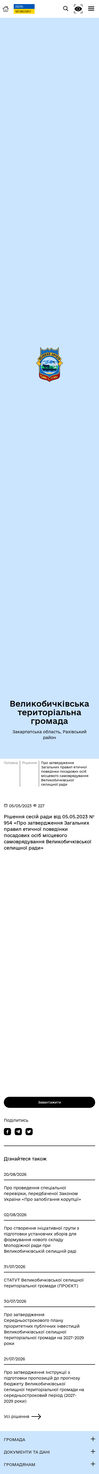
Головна (11, 763)
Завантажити (49, 1102)
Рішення (29, 763)
